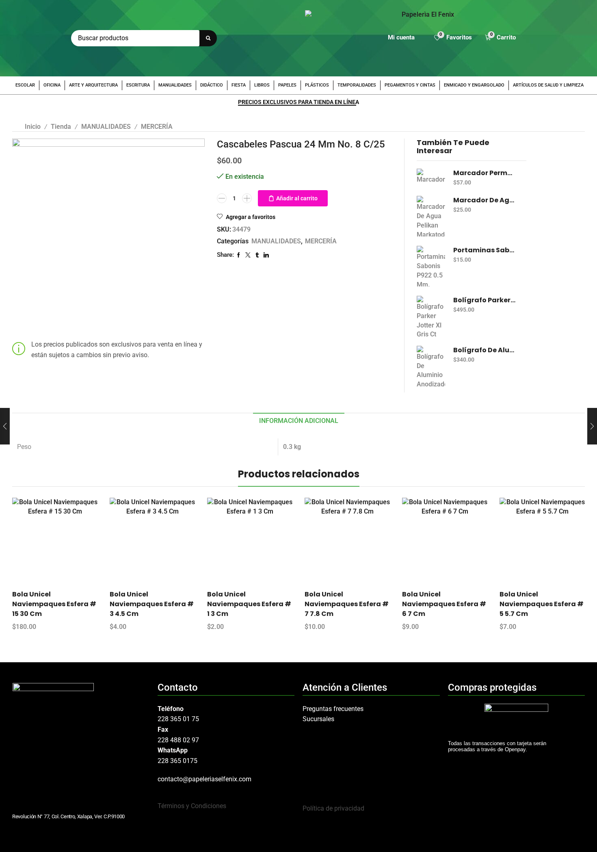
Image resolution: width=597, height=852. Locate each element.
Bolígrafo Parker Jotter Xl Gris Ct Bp (484, 300)
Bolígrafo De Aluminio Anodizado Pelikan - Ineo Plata (484, 350)
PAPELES (287, 85)
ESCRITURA (138, 85)
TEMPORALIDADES (356, 85)
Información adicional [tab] (298, 421)
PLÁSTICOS (317, 85)
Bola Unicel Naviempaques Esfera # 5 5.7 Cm (542, 604)
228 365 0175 (177, 761)
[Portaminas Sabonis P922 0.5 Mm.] (431, 266)
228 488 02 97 (178, 740)
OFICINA (52, 85)
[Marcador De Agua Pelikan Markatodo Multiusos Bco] (431, 216)
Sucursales (318, 719)
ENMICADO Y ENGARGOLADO (474, 85)
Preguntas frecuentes (333, 709)
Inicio (33, 126)
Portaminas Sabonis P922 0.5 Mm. (484, 250)
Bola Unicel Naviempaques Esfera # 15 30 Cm (54, 604)
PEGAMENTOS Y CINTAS (410, 85)
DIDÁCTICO (211, 85)
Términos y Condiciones (192, 806)
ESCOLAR (25, 85)
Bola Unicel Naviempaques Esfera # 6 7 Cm (444, 604)
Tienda (61, 126)
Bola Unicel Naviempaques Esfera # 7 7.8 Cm (347, 604)
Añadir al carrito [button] (62, 543)
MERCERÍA (157, 126)
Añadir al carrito (297, 198)
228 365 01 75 (178, 719)
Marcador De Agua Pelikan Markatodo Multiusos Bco (484, 200)
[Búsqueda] (208, 38)
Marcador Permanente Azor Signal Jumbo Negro (484, 173)
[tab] (298, 421)
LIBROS (262, 85)
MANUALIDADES (175, 85)
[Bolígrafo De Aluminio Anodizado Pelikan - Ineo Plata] (431, 366)
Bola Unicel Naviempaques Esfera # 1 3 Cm (249, 604)
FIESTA (238, 85)
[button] (453, 38)
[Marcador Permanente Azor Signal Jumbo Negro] (431, 176)
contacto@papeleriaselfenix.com (204, 779)
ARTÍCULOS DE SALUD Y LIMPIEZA (548, 85)
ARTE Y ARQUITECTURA (93, 85)
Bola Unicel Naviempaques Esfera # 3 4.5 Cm (152, 604)
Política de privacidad (333, 808)
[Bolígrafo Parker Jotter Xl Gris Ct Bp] (431, 316)
